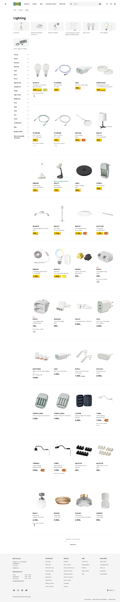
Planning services (68, 574)
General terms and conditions (99, 599)
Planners (84, 568)
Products (20, 10)
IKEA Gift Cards (49, 568)
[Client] (107, 4)
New (41, 4)
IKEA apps (48, 574)
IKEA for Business (68, 577)
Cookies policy (111, 599)
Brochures (48, 561)
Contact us (16, 568)
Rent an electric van (69, 568)
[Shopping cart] (115, 4)
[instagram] (18, 590)
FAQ (83, 574)
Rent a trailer (67, 564)
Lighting (27, 10)
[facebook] (14, 590)
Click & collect (67, 580)
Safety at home (49, 583)
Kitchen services (68, 571)
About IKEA (103, 561)
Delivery (66, 561)
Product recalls (49, 571)
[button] (27, 4)
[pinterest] (22, 590)
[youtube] (26, 590)
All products (48, 577)
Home (14, 10)
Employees (103, 571)
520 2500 (15, 565)
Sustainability (103, 574)
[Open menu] (5, 4)
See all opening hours (18, 581)
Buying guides (85, 564)
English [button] (111, 590)
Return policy (85, 571)
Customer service (51, 4)
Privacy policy (87, 599)
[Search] (71, 4)
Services (66, 586)
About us (102, 568)
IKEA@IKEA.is (16, 563)
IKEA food (62, 4)
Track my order (49, 586)
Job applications (104, 564)
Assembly (66, 583)
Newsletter (48, 580)
